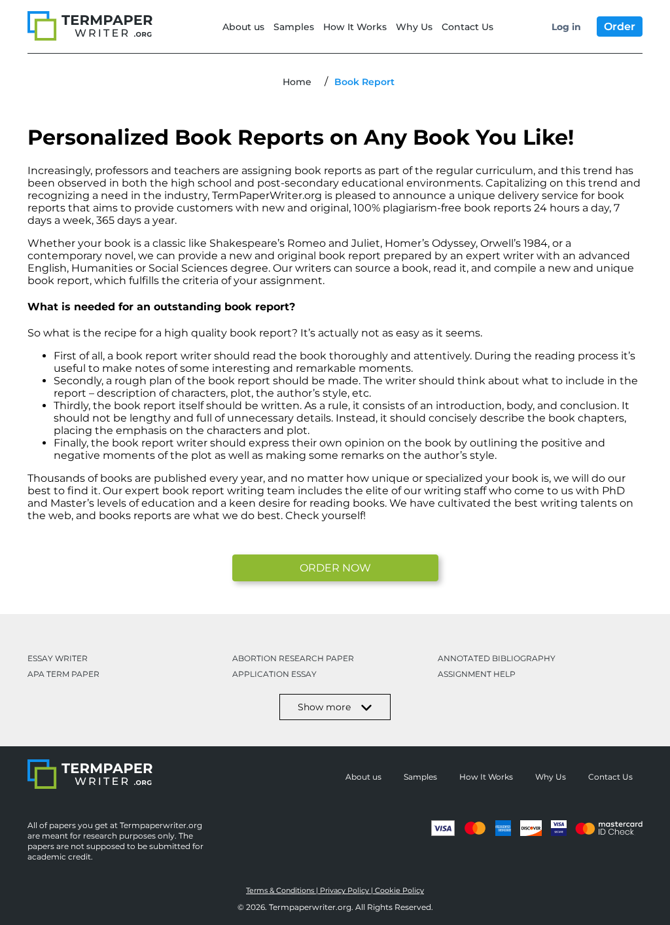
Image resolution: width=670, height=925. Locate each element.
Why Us (414, 27)
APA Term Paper (63, 674)
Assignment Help (477, 674)
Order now (335, 568)
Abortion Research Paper (293, 658)
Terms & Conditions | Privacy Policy (308, 890)
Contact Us (467, 27)
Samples (293, 27)
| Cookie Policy (397, 890)
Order (619, 26)
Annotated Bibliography (496, 658)
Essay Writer (57, 658)
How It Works (355, 27)
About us (243, 27)
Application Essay (274, 674)
